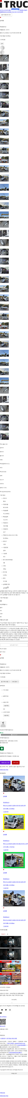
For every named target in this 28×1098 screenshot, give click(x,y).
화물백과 (2, 12)
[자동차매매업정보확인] (15, 1052)
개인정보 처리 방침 (11, 1038)
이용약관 (3, 1038)
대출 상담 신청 (5, 762)
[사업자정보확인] (21, 1045)
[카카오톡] (6, 1011)
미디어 (7, 12)
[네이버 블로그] (14, 1013)
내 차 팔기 (8, 10)
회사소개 (2, 1026)
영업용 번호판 (23, 10)
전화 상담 (15, 762)
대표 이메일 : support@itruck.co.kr (16, 1043)
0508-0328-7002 (4, 769)
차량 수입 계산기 (13, 12)
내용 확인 (6, 705)
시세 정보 (14, 681)
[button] (8, 588)
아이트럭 (20, 12)
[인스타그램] (10, 1011)
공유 (2, 43)
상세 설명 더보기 (14, 645)
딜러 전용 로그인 (6, 14)
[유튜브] (2, 1011)
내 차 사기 (3, 10)
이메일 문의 (14, 1073)
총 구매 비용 (4, 681)
